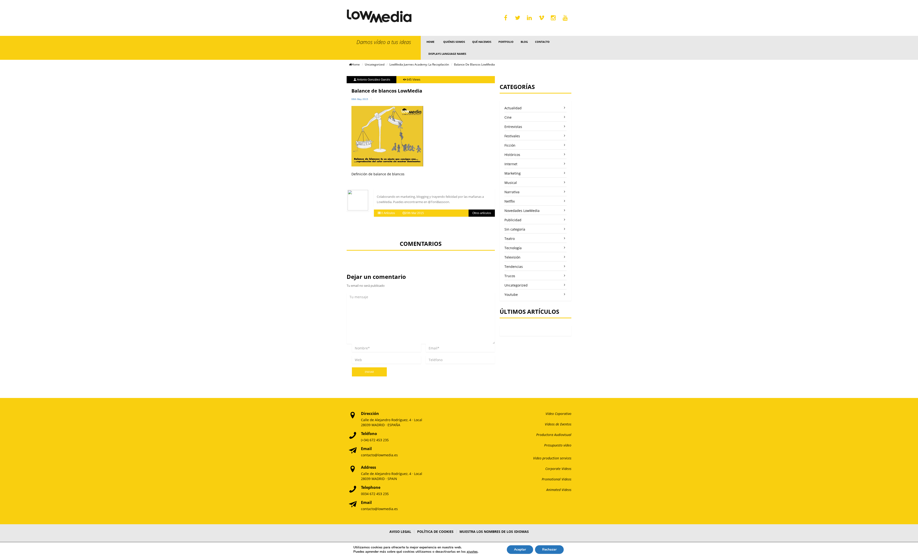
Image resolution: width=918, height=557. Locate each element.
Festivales (512, 136)
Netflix (509, 201)
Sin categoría (514, 229)
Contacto (542, 42)
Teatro (509, 238)
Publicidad (512, 220)
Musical (510, 182)
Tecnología (513, 248)
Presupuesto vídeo (557, 445)
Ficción (509, 145)
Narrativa (511, 192)
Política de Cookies (435, 531)
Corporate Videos (558, 468)
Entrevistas (513, 126)
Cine (508, 117)
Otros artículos (481, 213)
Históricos (512, 154)
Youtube (511, 294)
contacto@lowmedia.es (379, 455)
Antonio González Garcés (373, 79)
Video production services (552, 458)
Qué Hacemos (481, 42)
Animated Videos (558, 489)
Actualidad (513, 108)
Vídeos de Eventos (558, 424)
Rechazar (549, 549)
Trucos (509, 276)
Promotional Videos (556, 479)
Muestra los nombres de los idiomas (494, 531)
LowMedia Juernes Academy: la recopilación (419, 64)
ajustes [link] (472, 551)
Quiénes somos (454, 42)
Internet (510, 164)
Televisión (512, 257)
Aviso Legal (400, 531)
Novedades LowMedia (522, 210)
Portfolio (506, 42)
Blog (524, 42)
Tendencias (513, 266)
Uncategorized (374, 64)
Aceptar (520, 549)
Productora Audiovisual (553, 434)
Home (430, 42)
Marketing (512, 173)
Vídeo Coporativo (558, 413)
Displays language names (447, 53)
